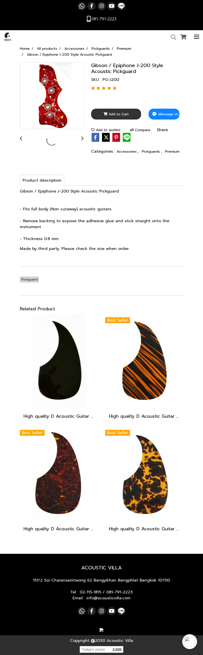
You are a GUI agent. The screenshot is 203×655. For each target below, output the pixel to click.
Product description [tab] (42, 180)
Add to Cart (118, 114)
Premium (172, 151)
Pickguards (151, 151)
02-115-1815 (90, 592)
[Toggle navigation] (196, 37)
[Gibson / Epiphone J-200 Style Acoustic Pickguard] (51, 96)
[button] (190, 642)
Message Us (168, 114)
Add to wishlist (108, 130)
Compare (142, 130)
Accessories (127, 151)
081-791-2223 (119, 592)
